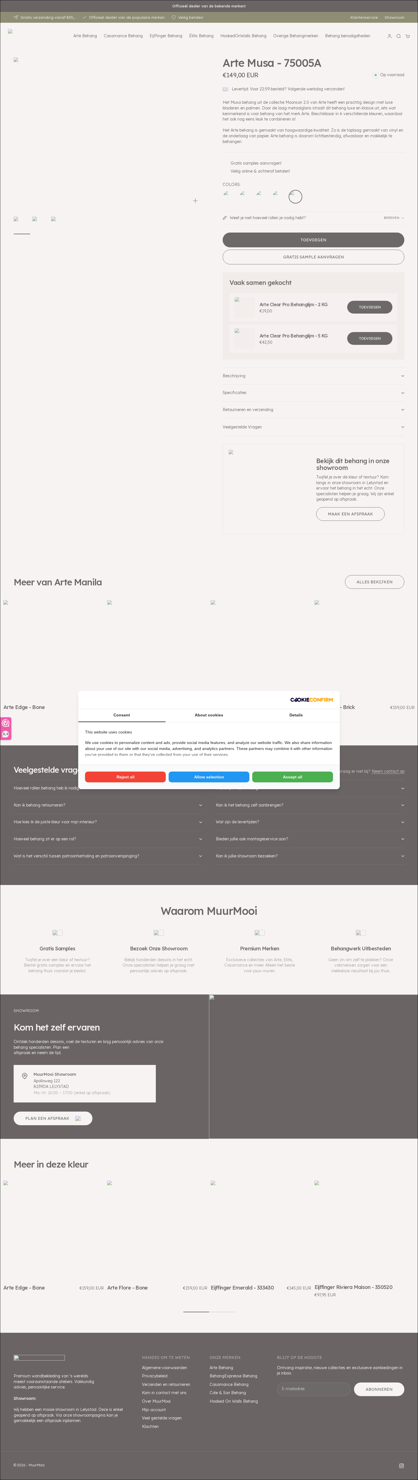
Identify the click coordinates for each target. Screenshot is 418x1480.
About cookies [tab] (209, 715)
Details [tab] (296, 715)
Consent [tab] (121, 715)
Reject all (125, 777)
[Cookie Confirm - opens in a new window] (311, 700)
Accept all (292, 777)
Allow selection (209, 777)
